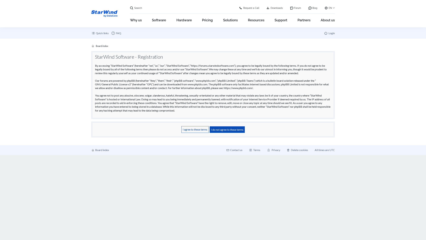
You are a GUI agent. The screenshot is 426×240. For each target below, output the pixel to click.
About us (328, 20)
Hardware (184, 20)
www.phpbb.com (197, 84)
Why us (136, 20)
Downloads (277, 8)
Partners (304, 20)
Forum (297, 8)
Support (281, 20)
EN (330, 8)
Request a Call (251, 8)
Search (138, 8)
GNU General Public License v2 (113, 84)
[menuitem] (116, 33)
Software (159, 20)
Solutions (230, 20)
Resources (256, 20)
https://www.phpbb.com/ (238, 88)
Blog (314, 8)
